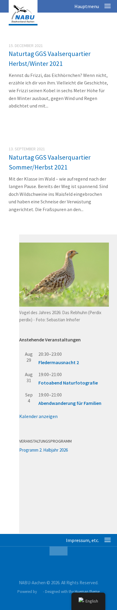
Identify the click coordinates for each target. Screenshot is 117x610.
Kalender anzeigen (38, 416)
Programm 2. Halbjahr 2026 (43, 450)
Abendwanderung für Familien (69, 403)
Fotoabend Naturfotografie (68, 383)
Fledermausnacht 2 (58, 362)
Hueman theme (87, 591)
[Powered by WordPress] (40, 592)
